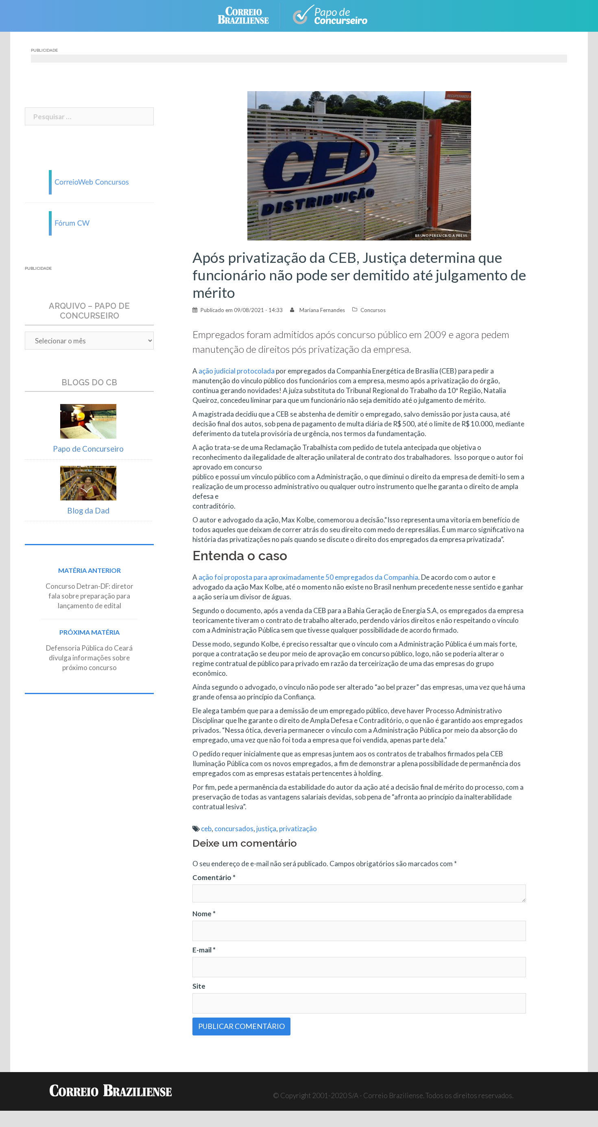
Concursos (373, 310)
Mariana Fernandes (322, 310)
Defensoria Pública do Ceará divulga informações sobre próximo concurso (89, 658)
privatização (298, 828)
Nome (204, 913)
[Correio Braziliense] (250, 15)
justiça (266, 828)
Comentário (214, 877)
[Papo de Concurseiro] (331, 15)
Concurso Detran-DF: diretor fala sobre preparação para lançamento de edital (89, 596)
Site (198, 986)
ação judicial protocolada (237, 371)
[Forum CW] (89, 222)
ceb (206, 828)
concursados (233, 828)
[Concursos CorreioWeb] (89, 181)
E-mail (204, 950)
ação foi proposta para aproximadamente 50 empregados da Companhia (308, 577)
